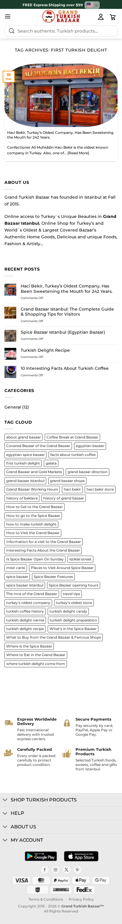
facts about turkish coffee (73, 455)
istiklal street (80, 559)
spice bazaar (17, 577)
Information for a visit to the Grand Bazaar (43, 542)
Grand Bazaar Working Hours (32, 489)
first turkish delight (23, 463)
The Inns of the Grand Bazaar (31, 594)
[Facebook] (44, 869)
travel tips (71, 594)
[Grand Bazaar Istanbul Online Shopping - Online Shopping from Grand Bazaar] (61, 16)
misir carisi (15, 568)
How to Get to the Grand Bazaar (34, 507)
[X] (66, 869)
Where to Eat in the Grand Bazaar (35, 655)
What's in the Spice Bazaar (73, 629)
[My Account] (101, 17)
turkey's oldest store (74, 603)
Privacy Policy (81, 899)
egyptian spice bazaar (25, 455)
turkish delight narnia (25, 620)
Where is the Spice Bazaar (29, 646)
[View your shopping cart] (113, 17)
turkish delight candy (68, 611)
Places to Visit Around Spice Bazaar (62, 568)
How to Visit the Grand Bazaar (33, 533)
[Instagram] (55, 869)
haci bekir (72, 489)
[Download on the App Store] (81, 856)
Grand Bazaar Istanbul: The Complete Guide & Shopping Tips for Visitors (67, 312)
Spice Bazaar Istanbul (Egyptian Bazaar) (63, 332)
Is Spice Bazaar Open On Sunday (35, 559)
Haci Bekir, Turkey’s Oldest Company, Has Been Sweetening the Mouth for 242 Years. (60, 134)
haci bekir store (100, 489)
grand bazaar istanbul (25, 481)
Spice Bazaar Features (53, 577)
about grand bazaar (23, 437)
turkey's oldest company (28, 603)
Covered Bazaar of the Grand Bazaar (38, 446)
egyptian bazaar (90, 446)
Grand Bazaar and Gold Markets (34, 472)
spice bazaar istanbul (24, 585)
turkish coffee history (25, 611)
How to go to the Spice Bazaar (33, 516)
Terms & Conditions (45, 899)
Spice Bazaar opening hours (73, 585)
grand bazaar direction (87, 472)
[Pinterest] (77, 869)
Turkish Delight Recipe (45, 350)
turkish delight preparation (73, 620)
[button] (7, 16)
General (12, 407)
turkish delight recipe (25, 629)
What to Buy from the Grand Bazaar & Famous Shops (53, 637)
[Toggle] (5, 800)
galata (51, 463)
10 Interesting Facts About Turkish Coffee (65, 368)
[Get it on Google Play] (41, 856)
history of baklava (22, 498)
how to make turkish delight (31, 524)
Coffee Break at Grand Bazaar (72, 437)
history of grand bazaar (63, 498)
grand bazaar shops (67, 481)
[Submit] (11, 31)
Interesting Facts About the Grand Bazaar (43, 550)
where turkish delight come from (35, 664)
